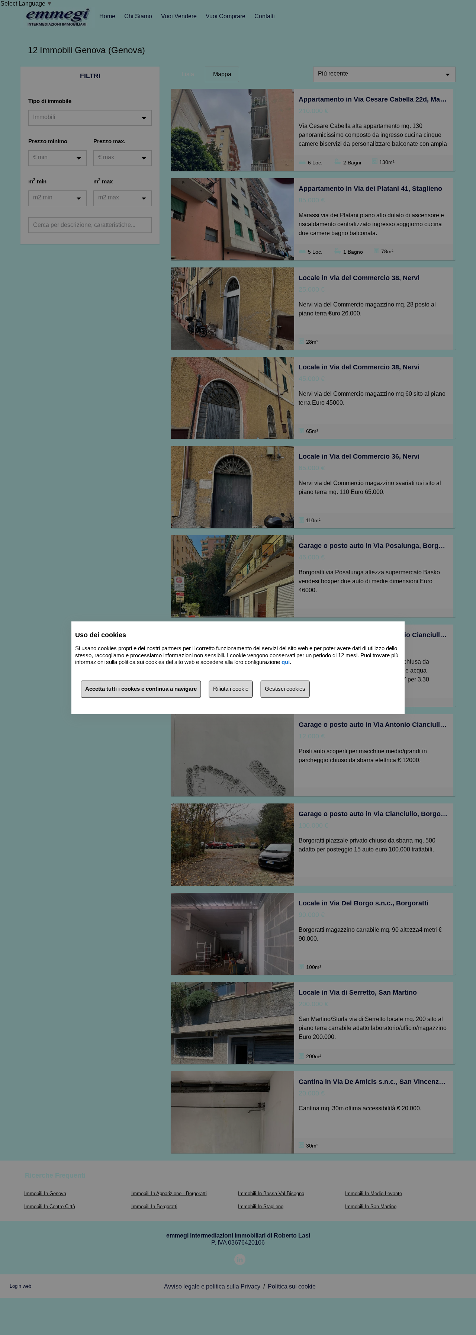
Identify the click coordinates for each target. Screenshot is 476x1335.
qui (286, 662)
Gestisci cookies (285, 689)
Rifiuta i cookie (230, 689)
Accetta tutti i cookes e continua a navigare (141, 689)
